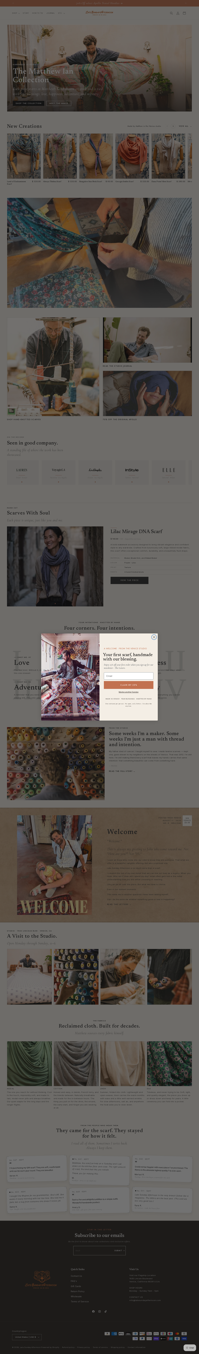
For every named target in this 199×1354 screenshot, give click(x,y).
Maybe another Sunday (129, 692)
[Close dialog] (154, 637)
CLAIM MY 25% (128, 685)
